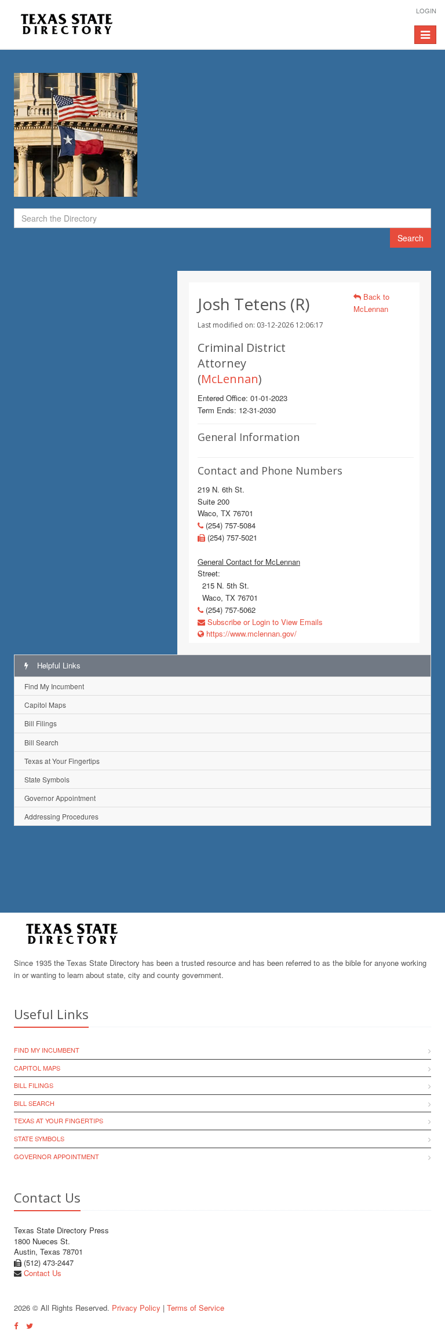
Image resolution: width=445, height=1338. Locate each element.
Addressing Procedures (61, 816)
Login (426, 10)
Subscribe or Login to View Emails (264, 621)
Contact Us (42, 1272)
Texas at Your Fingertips (62, 761)
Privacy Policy (136, 1307)
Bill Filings (40, 723)
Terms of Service (195, 1307)
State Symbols (47, 779)
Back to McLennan (371, 302)
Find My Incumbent (54, 686)
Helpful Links (58, 665)
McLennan (229, 379)
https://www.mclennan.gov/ (250, 633)
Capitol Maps (45, 705)
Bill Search (41, 742)
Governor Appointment (60, 798)
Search (410, 238)
